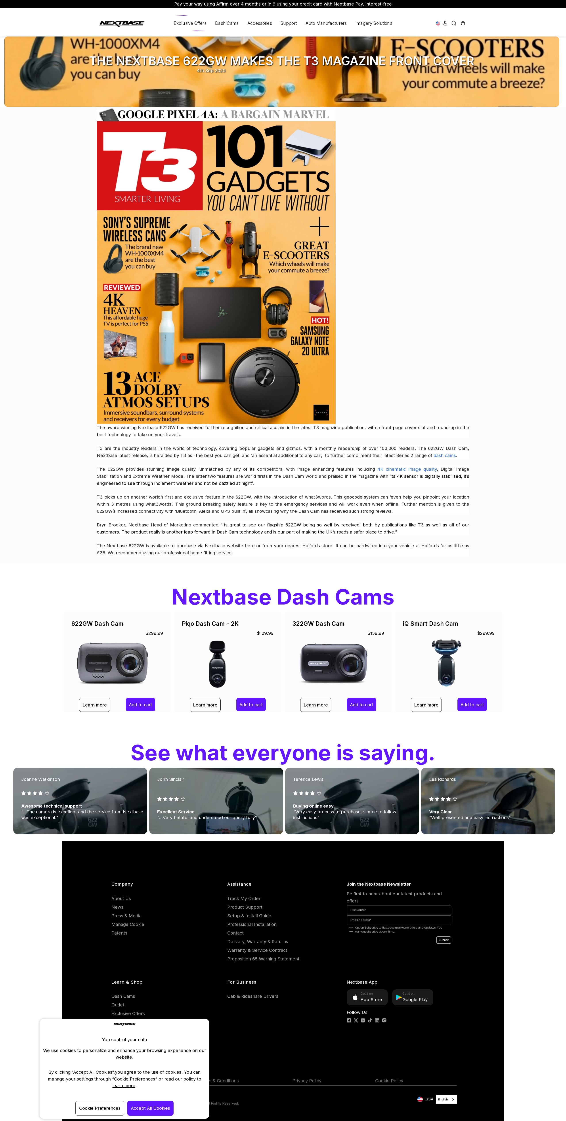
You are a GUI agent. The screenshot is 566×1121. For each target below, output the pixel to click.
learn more (123, 1085)
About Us (121, 898)
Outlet (117, 1005)
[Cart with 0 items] (462, 23)
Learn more (94, 705)
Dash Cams (227, 23)
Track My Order (243, 898)
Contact (235, 933)
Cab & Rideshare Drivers (252, 996)
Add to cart (140, 704)
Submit (444, 940)
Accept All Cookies (150, 1108)
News (117, 907)
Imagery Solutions (374, 23)
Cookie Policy (389, 1080)
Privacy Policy (307, 1080)
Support (289, 23)
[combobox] (446, 1099)
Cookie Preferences (99, 1108)
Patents (119, 933)
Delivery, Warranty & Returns (257, 941)
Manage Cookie (127, 924)
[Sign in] (445, 23)
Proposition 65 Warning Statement (263, 959)
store (327, 545)
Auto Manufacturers (326, 23)
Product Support (244, 907)
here (250, 545)
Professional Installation (252, 924)
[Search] (454, 23)
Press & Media (126, 915)
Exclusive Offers (190, 23)
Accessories (259, 23)
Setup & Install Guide (249, 915)
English (443, 1099)
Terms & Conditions (218, 1080)
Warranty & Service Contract (257, 950)
